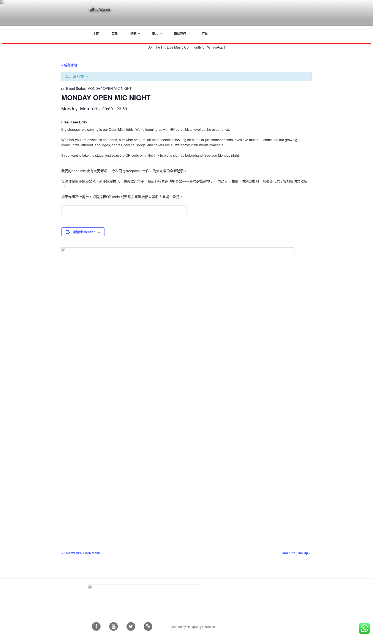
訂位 (205, 33)
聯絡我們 (180, 33)
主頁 (96, 33)
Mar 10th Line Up (296, 552)
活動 (133, 33)
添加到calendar (84, 232)
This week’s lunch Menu (80, 552)
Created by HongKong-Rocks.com (194, 626)
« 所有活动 (69, 65)
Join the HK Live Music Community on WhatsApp (186, 47)
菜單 (115, 33)
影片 (155, 33)
